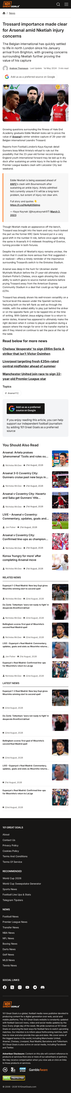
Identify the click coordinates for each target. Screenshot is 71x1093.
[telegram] (35, 987)
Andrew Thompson (18, 68)
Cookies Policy (11, 850)
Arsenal (16, 136)
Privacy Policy (10, 845)
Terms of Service (12, 861)
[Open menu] (66, 4)
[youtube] (27, 987)
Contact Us (9, 840)
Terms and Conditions (15, 856)
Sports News (10, 889)
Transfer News (11, 927)
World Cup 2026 (12, 878)
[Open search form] (58, 4)
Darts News (9, 949)
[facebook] (5, 987)
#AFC (13, 184)
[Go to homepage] (11, 4)
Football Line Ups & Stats (17, 894)
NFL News (8, 938)
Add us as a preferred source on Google (33, 76)
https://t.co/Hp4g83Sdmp (25, 204)
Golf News (8, 954)
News (12, 13)
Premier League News (15, 921)
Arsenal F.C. (13, 393)
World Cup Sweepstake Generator (22, 883)
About (6, 834)
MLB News (9, 960)
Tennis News (10, 965)
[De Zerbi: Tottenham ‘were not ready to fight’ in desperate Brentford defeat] (60, 611)
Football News (10, 916)
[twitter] (12, 987)
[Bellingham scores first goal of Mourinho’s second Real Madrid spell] (60, 631)
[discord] (42, 987)
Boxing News (10, 943)
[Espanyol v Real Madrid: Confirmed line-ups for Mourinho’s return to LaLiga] (60, 669)
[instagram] (20, 987)
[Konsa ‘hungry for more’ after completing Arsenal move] (60, 562)
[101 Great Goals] (35, 1004)
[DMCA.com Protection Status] (14, 1079)
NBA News (8, 932)
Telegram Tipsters (13, 900)
